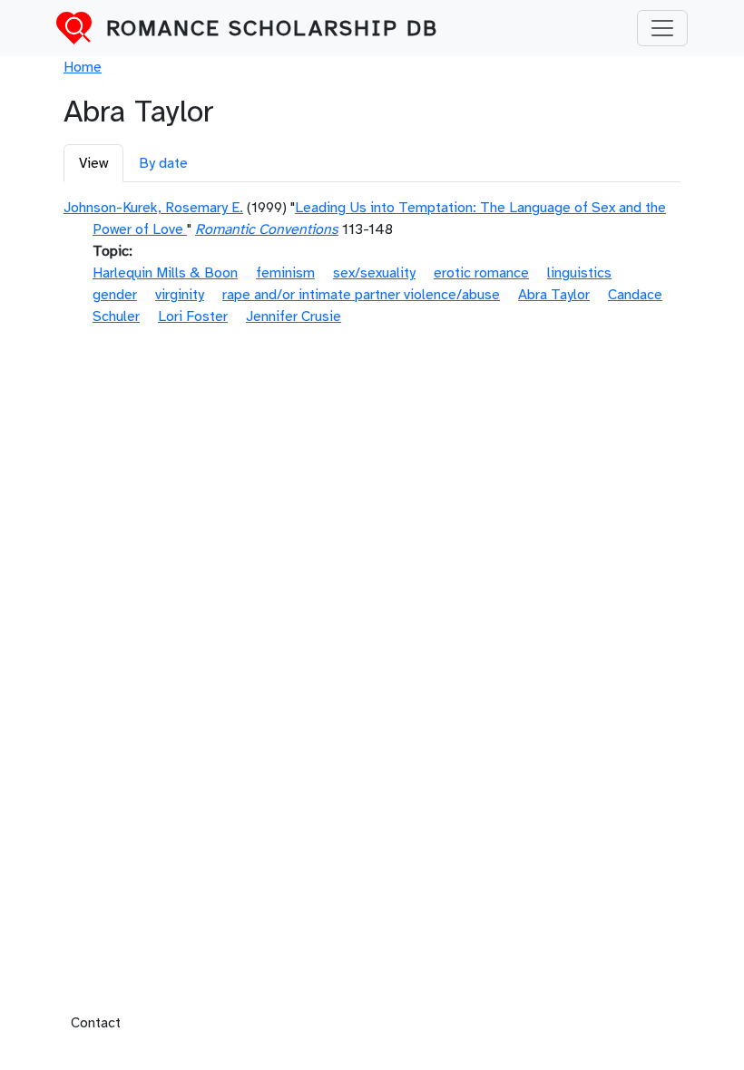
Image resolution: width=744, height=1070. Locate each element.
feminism (285, 273)
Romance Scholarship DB (272, 28)
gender (115, 295)
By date (163, 163)
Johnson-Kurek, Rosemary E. (153, 208)
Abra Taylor (554, 295)
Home (83, 67)
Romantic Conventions (266, 229)
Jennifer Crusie (293, 316)
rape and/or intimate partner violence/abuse (361, 295)
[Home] (81, 28)
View (93, 163)
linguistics (579, 273)
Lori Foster (193, 316)
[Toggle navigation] (662, 28)
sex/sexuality (374, 273)
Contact (96, 1023)
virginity (179, 295)
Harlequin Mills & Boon (165, 273)
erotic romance (481, 273)
